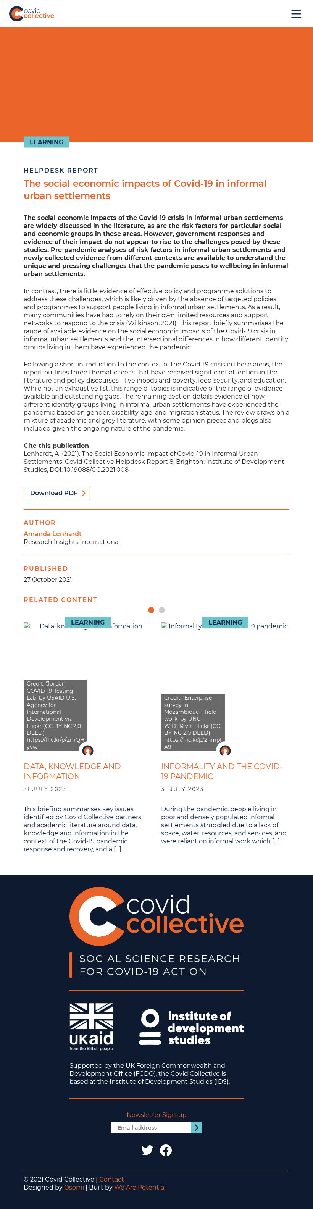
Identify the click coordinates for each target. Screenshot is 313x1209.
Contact (111, 1179)
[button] (151, 610)
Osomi (74, 1187)
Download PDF (53, 493)
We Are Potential (140, 1187)
